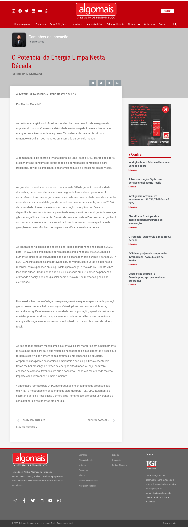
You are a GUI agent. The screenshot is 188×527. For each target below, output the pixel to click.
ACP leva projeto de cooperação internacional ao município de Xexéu (148, 257)
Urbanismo (77, 24)
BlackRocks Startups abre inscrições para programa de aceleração (146, 220)
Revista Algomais (23, 24)
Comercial (116, 460)
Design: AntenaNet (169, 523)
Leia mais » (133, 170)
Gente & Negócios (59, 24)
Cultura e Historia (115, 24)
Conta (162, 24)
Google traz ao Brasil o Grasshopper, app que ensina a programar (147, 277)
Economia (41, 24)
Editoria (82, 475)
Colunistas (149, 24)
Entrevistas (83, 470)
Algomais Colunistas (87, 485)
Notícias (132, 24)
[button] (175, 24)
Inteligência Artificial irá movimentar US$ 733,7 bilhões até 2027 (149, 199)
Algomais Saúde (95, 24)
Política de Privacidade (88, 480)
